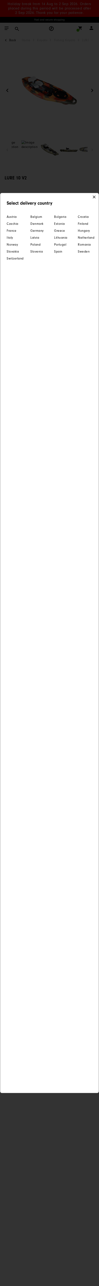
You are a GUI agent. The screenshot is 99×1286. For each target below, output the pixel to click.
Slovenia (36, 251)
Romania (84, 245)
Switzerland (14, 258)
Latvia (34, 238)
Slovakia (13, 251)
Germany (37, 231)
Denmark (37, 224)
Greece (59, 231)
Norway (12, 245)
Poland (35, 245)
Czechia (12, 224)
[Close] (94, 197)
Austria (12, 217)
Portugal (60, 245)
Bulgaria (60, 217)
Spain (58, 251)
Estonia (59, 224)
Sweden (84, 251)
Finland (83, 224)
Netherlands (85, 238)
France (11, 231)
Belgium (36, 217)
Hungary (84, 231)
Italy (10, 238)
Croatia (83, 217)
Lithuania (60, 238)
